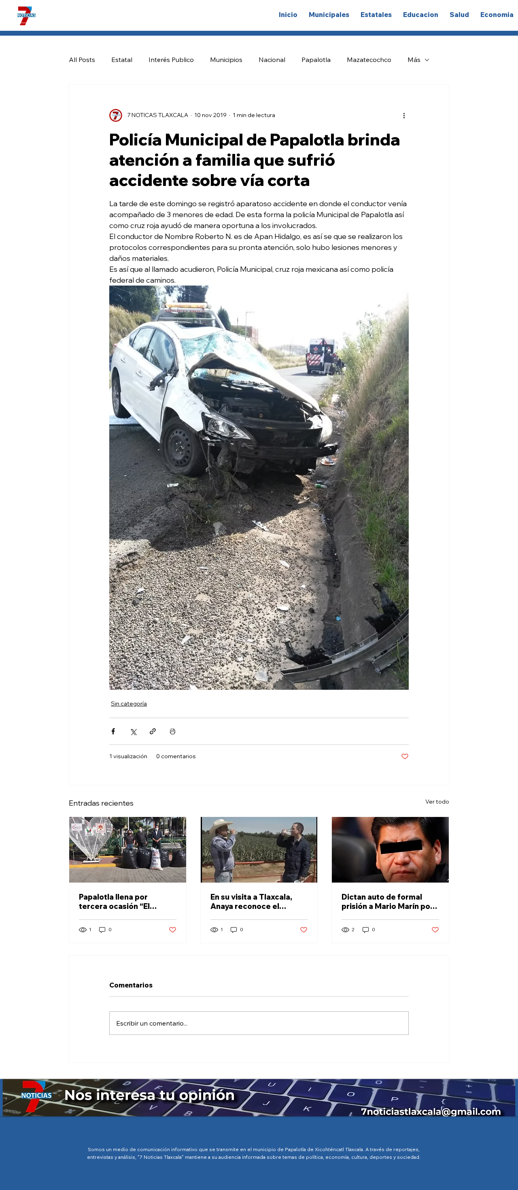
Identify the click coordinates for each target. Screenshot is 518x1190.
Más (414, 59)
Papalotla (316, 59)
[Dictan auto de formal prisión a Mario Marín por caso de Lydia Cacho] (390, 850)
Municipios (226, 59)
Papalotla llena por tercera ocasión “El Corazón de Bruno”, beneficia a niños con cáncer (118, 901)
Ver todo (437, 801)
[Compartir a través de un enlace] (153, 731)
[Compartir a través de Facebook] (113, 731)
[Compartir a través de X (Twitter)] (133, 731)
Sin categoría (129, 703)
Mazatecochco (369, 59)
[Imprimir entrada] (172, 731)
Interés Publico (171, 59)
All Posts (82, 59)
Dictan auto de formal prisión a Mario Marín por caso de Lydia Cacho (387, 901)
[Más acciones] (404, 115)
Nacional (272, 59)
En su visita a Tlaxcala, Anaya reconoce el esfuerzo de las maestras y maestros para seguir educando (257, 901)
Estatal (121, 59)
